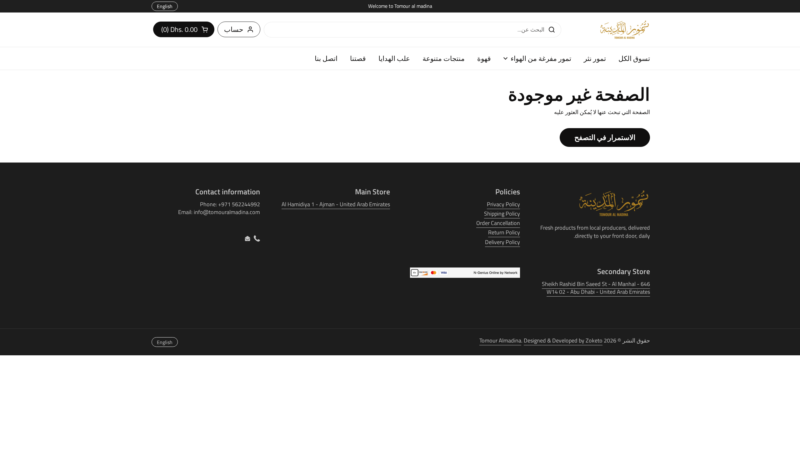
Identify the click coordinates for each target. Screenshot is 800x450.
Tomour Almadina (500, 340)
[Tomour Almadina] (624, 30)
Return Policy (504, 232)
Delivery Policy (502, 242)
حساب (233, 29)
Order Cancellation (498, 223)
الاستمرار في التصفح (604, 137)
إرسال (553, 29)
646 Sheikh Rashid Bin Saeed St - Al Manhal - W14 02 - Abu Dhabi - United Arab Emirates (596, 288)
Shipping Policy (502, 213)
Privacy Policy (503, 204)
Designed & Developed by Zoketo (563, 340)
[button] (183, 29)
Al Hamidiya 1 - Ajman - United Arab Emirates (336, 204)
